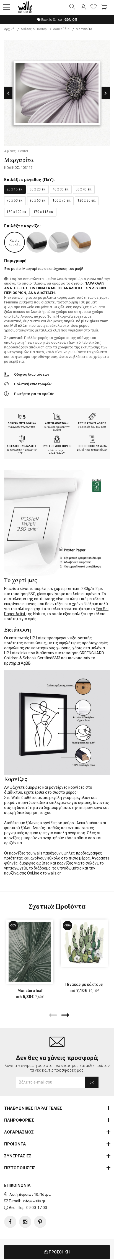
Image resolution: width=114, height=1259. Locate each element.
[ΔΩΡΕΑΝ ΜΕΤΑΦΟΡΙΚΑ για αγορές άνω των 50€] (21, 417)
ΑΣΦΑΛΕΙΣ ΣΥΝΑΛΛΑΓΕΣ (22, 446)
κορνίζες (76, 787)
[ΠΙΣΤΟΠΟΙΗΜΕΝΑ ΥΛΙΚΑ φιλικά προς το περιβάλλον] (92, 440)
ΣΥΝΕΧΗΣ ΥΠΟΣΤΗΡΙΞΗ (57, 446)
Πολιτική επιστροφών (32, 384)
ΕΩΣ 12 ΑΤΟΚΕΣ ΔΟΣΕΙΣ (92, 423)
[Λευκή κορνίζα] (58, 242)
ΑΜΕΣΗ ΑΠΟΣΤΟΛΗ (57, 423)
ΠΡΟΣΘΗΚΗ (59, 1252)
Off (70, 20)
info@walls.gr (34, 1201)
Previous (8, 93)
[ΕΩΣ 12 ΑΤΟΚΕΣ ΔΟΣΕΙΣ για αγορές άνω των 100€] (92, 417)
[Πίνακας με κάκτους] (84, 943)
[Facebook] (10, 1222)
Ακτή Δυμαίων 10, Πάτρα (30, 1194)
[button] (6, 7)
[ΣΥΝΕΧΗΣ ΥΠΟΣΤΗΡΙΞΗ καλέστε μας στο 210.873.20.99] (57, 440)
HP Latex (38, 638)
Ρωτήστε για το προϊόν (34, 394)
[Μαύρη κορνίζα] (36, 242)
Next (106, 93)
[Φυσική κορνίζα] (81, 242)
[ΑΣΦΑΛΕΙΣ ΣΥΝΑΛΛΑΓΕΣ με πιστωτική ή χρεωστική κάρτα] (21, 440)
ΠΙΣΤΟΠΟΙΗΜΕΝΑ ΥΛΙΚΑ (92, 446)
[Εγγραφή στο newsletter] (92, 1082)
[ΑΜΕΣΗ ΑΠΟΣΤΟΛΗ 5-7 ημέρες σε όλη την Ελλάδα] (57, 417)
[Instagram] (25, 1222)
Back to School (58, 20)
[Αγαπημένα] (93, 7)
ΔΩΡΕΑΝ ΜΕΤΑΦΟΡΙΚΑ (22, 423)
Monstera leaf (30, 990)
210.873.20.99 (57, 452)
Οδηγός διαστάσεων (31, 374)
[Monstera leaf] (29, 951)
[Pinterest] (40, 1222)
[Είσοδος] (83, 7)
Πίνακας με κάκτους (84, 984)
